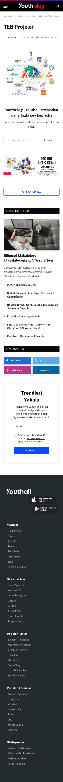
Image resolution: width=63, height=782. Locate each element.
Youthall (12, 37)
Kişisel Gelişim (15, 724)
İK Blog (12, 606)
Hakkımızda (14, 531)
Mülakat (12, 704)
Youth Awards (15, 616)
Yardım (11, 536)
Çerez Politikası (16, 763)
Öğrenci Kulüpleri (17, 567)
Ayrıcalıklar (14, 556)
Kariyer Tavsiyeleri (18, 694)
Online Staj (14, 665)
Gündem (12, 730)
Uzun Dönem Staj (17, 670)
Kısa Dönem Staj (17, 675)
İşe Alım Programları (19, 639)
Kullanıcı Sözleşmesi (19, 748)
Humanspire (14, 709)
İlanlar (11, 546)
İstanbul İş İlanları (17, 650)
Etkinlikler (13, 551)
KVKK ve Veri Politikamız (21, 753)
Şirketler (12, 541)
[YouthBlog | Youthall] (31, 6)
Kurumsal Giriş (16, 590)
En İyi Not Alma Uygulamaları (24, 316)
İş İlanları (13, 655)
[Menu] (6, 6)
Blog (10, 561)
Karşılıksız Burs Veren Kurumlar (26, 336)
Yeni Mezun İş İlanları (19, 644)
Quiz (10, 719)
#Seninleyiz (14, 611)
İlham (11, 714)
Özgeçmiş (13, 699)
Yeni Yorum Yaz (31, 192)
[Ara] (57, 6)
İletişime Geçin (16, 621)
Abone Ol (31, 450)
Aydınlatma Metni (17, 758)
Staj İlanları (14, 660)
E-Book (12, 600)
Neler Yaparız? (16, 585)
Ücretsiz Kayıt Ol (17, 595)
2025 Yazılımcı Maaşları (21, 285)
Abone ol (49, 140)
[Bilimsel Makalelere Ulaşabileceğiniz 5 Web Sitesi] (31, 234)
